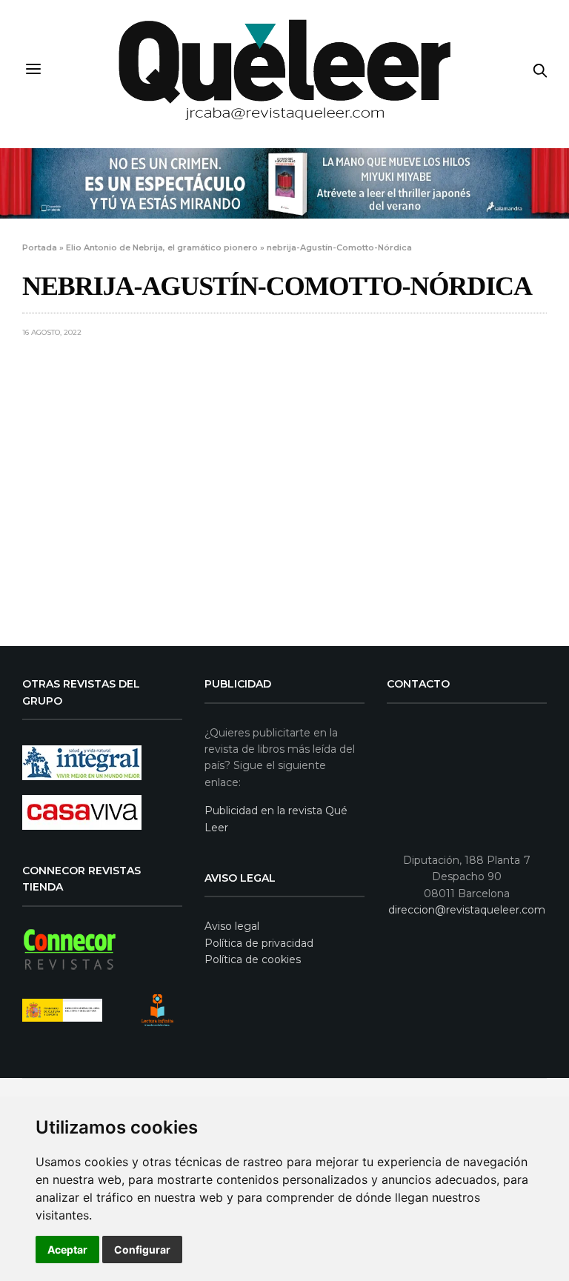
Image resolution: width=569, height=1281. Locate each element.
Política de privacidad (258, 943)
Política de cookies (252, 959)
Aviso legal (231, 926)
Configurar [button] (142, 1249)
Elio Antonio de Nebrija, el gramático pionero (162, 247)
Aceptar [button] (67, 1249)
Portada (39, 247)
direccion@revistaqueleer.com (466, 909)
